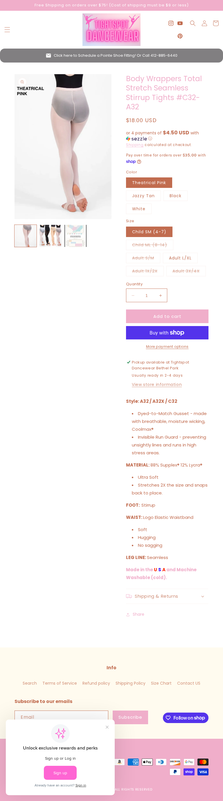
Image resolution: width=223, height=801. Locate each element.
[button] (7, 29)
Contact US (188, 683)
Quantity (134, 284)
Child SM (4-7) (149, 232)
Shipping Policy (130, 683)
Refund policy (96, 683)
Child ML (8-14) (152, 246)
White (138, 209)
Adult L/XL (180, 258)
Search (30, 683)
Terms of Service (59, 683)
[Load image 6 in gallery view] (75, 236)
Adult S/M (146, 259)
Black (175, 196)
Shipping (135, 144)
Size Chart (161, 683)
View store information (157, 384)
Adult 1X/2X (148, 272)
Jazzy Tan (143, 196)
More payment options (167, 346)
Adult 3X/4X (189, 272)
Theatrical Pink (149, 183)
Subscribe (130, 717)
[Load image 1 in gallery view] (26, 236)
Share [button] (138, 614)
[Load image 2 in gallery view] (50, 236)
